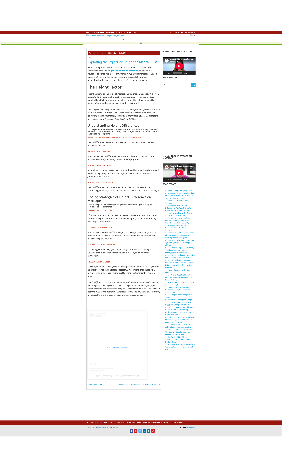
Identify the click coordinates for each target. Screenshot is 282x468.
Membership (112, 32)
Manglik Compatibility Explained (180, 190)
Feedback (172, 422)
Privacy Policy (156, 422)
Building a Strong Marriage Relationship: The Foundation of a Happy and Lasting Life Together (178, 208)
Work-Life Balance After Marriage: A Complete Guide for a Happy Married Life (180, 346)
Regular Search (114, 422)
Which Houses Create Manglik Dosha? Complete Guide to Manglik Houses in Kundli (178, 312)
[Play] (166, 73)
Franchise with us (143, 422)
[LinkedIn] (144, 432)
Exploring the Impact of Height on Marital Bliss (122, 62)
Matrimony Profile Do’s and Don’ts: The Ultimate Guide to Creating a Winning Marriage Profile (179, 332)
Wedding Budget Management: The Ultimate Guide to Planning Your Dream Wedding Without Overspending (180, 235)
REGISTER (100, 32)
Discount (132, 32)
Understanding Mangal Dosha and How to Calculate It (139, 384)
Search (91, 32)
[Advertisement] (66, 15)
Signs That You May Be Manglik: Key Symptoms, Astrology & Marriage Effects (179, 242)
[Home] (87, 422)
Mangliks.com (191, 428)
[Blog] (153, 432)
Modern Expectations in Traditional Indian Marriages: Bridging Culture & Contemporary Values (179, 319)
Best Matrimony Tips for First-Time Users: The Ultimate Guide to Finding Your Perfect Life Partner (179, 195)
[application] (179, 66)
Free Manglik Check (96, 384)
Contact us (158, 39)
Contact (180, 422)
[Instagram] (148, 432)
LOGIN (122, 32)
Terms (165, 422)
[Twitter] (140, 432)
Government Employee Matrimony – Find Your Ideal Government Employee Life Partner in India (179, 250)
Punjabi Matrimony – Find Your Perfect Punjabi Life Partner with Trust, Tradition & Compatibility (177, 220)
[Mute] (189, 73)
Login (146, 39)
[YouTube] (135, 432)
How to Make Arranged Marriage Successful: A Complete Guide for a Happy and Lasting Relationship (178, 302)
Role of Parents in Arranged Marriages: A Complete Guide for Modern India (177, 289)
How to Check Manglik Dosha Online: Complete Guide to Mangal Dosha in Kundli (178, 339)
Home (93, 39)
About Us (92, 422)
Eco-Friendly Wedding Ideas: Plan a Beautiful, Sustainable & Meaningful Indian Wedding (179, 277)
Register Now (106, 39)
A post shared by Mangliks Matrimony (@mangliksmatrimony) (117, 376)
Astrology (90, 57)
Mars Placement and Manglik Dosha (181, 307)
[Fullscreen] (193, 73)
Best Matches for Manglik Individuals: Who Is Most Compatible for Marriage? (180, 227)
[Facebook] (131, 432)
